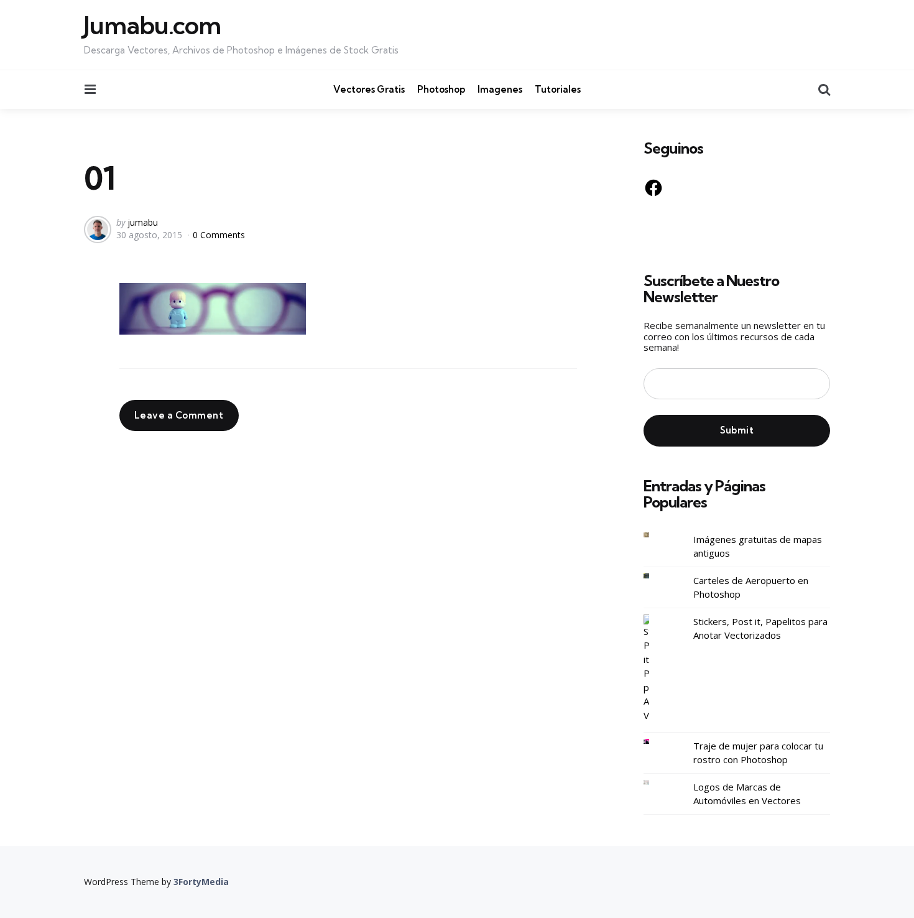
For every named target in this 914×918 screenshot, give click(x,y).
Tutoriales (558, 89)
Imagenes (500, 89)
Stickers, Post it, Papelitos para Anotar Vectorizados (760, 628)
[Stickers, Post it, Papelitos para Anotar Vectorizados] (656, 668)
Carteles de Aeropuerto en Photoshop (750, 587)
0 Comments (219, 235)
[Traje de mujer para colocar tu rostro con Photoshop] (656, 742)
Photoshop (441, 89)
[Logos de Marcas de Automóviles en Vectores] (656, 783)
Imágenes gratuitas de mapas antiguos (757, 546)
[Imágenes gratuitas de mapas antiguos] (656, 535)
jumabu (142, 222)
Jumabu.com (152, 25)
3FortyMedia (201, 882)
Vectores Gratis (369, 89)
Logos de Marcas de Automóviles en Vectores (747, 794)
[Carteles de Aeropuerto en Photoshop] (656, 576)
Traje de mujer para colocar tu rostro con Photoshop (758, 753)
